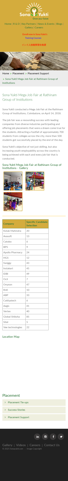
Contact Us (52, 445)
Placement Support (38, 73)
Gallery (29, 27)
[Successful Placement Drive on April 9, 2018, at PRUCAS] (12, 181)
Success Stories (16, 410)
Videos (21, 445)
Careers (39, 27)
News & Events (46, 24)
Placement (18, 73)
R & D (16, 24)
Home (8, 24)
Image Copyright (34, 449)
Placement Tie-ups (17, 402)
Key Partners (29, 24)
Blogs (59, 24)
